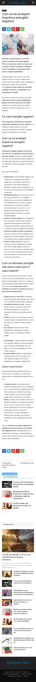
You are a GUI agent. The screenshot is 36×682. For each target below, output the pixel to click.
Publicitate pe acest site (15, 676)
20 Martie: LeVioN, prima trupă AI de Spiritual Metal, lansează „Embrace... (23, 573)
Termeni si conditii (26, 674)
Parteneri (18, 672)
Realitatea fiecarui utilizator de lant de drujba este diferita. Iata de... (24, 640)
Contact (25, 676)
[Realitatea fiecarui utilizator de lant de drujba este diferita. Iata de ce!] (7, 640)
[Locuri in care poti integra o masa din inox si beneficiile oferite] (7, 484)
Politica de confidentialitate (11, 674)
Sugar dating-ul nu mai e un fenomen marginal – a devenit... (23, 602)
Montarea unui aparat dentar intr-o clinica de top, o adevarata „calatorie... (23, 611)
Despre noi (26, 672)
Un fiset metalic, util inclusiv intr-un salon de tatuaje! (22, 505)
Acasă (3, 7)
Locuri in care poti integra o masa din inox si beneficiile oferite (23, 484)
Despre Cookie (9, 672)
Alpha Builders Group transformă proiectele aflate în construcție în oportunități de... (24, 592)
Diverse (9, 7)
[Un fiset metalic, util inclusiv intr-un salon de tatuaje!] (7, 505)
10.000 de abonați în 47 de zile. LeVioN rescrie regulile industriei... (16, 557)
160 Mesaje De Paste (27, 463)
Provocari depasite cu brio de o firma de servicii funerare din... (23, 630)
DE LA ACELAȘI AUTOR (10, 477)
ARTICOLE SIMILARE (9, 474)
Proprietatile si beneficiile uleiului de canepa (8, 465)
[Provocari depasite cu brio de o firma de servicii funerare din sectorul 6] (7, 631)
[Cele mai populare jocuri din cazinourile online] (7, 650)
